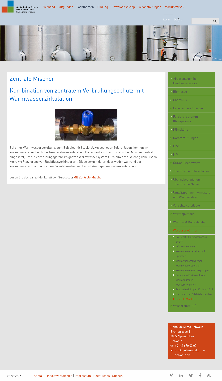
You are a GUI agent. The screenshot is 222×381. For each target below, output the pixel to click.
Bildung (102, 7)
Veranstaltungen (149, 7)
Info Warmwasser (186, 246)
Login (166, 19)
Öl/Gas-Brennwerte (186, 163)
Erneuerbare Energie (188, 108)
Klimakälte (180, 129)
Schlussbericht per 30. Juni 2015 (194, 289)
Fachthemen (85, 7)
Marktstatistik (174, 7)
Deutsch (178, 19)
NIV (175, 154)
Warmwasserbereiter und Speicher (190, 254)
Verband (49, 7)
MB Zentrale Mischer (88, 177)
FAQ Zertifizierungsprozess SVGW (191, 239)
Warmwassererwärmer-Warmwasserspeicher (189, 263)
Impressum (83, 376)
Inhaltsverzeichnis (59, 376)
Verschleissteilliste (186, 205)
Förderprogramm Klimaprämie (185, 119)
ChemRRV (180, 100)
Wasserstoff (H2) (184, 306)
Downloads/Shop (123, 7)
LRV (176, 146)
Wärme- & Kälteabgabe (189, 222)
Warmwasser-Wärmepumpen (192, 270)
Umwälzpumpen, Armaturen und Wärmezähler (192, 194)
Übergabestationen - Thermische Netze (187, 181)
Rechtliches (101, 376)
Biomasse (180, 91)
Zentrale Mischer (185, 299)
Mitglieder (65, 7)
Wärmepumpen (184, 214)
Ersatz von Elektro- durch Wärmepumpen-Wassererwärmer (190, 280)
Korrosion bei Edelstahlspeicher (194, 294)
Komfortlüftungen (185, 138)
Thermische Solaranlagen (191, 171)
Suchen (117, 376)
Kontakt (39, 376)
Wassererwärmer (185, 230)
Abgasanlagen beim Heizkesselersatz (186, 81)
